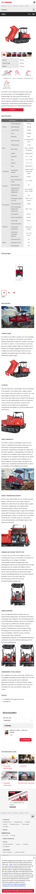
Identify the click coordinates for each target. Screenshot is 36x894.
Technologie (5, 826)
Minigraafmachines (7, 822)
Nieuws (5, 830)
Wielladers (28, 822)
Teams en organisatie (7, 852)
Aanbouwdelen (25, 824)
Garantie (18, 844)
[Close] (34, 858)
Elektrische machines (14, 824)
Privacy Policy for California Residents (14, 884)
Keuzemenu (4, 6)
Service (5, 842)
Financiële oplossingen (8, 844)
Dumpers (21, 6)
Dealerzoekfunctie (8, 838)
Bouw (9, 6)
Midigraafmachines (18, 822)
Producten (15, 6)
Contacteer (12, 109)
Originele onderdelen (20, 852)
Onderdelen (6, 850)
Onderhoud (25, 844)
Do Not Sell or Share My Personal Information (18, 891)
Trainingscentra (6, 846)
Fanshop (13, 835)
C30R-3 (27, 6)
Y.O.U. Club (5, 835)
